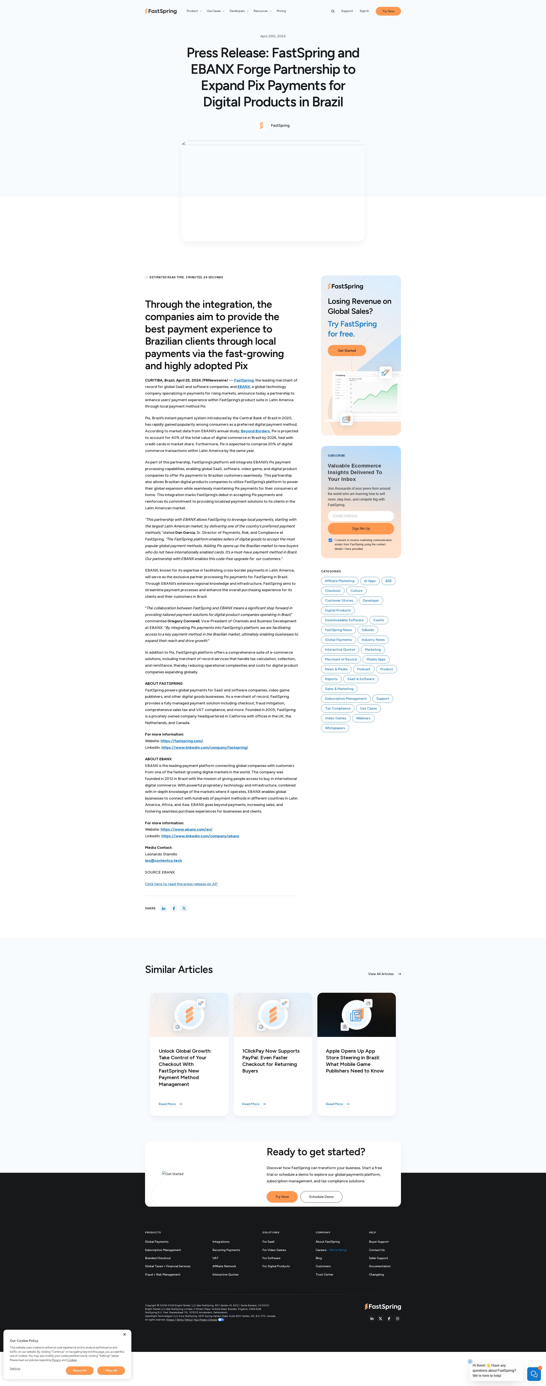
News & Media (336, 669)
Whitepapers (335, 728)
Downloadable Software (344, 620)
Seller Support (383, 1258)
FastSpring (244, 380)
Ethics (189, 1319)
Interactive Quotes (340, 649)
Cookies (72, 1360)
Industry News (373, 640)
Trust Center (329, 1275)
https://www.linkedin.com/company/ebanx (200, 836)
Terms (180, 1319)
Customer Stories (339, 600)
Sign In (364, 11)
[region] (67, 1354)
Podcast (363, 669)
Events (378, 620)
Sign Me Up (361, 528)
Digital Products (338, 610)
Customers (323, 1266)
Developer (371, 600)
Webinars (363, 718)
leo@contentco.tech (163, 860)
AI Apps (370, 581)
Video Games (335, 718)
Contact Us (377, 1250)
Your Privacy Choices (205, 1319)
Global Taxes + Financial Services (167, 1266)
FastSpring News (338, 630)
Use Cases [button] (214, 11)
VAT (215, 1258)
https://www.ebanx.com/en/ (186, 829)
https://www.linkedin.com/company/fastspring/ (204, 747)
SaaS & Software (360, 679)
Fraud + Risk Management (162, 1274)
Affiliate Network (224, 1266)
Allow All (111, 1370)
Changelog (381, 1275)
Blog (319, 1258)
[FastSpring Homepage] (383, 1306)
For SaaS (268, 1242)
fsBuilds (368, 630)
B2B (388, 581)
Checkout (333, 591)
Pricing (281, 11)
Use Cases (368, 708)
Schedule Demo (321, 1197)
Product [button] (192, 11)
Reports (331, 679)
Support (347, 11)
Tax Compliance (337, 708)
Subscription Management (346, 699)
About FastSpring (328, 1242)
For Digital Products (276, 1266)
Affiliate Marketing (339, 581)
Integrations (220, 1242)
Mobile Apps (376, 659)
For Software (271, 1258)
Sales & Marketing (339, 689)
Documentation (384, 1266)
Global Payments (338, 640)
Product (386, 669)
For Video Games (274, 1250)
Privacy (170, 1319)
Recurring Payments (226, 1250)
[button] (332, 11)
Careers (331, 1250)
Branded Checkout (158, 1258)
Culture (356, 591)
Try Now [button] (388, 11)
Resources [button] (261, 11)
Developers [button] (237, 11)
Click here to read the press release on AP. (181, 884)
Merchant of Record (341, 659)
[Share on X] (184, 908)
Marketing (373, 649)
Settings (15, 1368)
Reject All (79, 1370)
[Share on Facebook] (174, 908)
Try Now (282, 1197)
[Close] (124, 1334)
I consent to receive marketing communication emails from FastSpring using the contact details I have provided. (363, 544)
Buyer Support (379, 1242)
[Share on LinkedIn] (163, 908)
